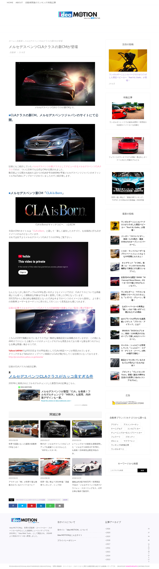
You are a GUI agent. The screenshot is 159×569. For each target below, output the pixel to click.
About (19, 2)
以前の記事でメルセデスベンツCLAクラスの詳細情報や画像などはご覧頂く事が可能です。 (52, 308)
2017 (127, 544)
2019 (127, 536)
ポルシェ (115, 441)
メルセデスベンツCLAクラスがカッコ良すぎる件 (51, 376)
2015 (127, 552)
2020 (127, 533)
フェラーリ (115, 437)
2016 (127, 548)
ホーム (12, 41)
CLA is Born (38, 231)
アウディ (115, 424)
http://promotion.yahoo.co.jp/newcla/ (26, 357)
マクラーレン (129, 441)
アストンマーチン (131, 424)
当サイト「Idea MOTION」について (72, 530)
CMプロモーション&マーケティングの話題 (30, 500)
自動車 (19, 41)
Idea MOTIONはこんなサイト (69, 535)
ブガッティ (130, 437)
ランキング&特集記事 (120, 445)
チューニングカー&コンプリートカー (126, 432)
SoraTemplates (132, 566)
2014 (127, 556)
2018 (127, 540)
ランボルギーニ (117, 449)
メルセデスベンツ (54, 500)
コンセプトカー (133, 428)
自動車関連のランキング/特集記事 (40, 2)
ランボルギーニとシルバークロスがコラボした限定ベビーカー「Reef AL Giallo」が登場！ (128, 77)
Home (10, 2)
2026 (127, 529)
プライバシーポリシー (66, 540)
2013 (127, 559)
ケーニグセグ (116, 428)
